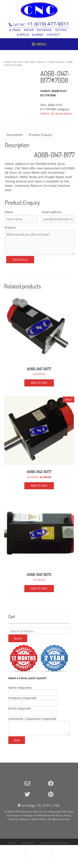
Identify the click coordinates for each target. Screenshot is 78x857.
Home (7, 62)
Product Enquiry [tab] (40, 135)
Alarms (37, 35)
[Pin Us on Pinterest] (50, 794)
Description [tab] (14, 135)
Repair (29, 30)
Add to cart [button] (39, 383)
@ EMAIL (15, 30)
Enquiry (10, 227)
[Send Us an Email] (27, 783)
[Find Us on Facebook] (51, 783)
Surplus (23, 35)
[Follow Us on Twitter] (27, 794)
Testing (61, 30)
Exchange (44, 30)
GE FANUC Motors (24, 62)
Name (9, 212)
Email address (52, 212)
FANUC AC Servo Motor (51, 62)
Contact (53, 35)
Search (18, 638)
